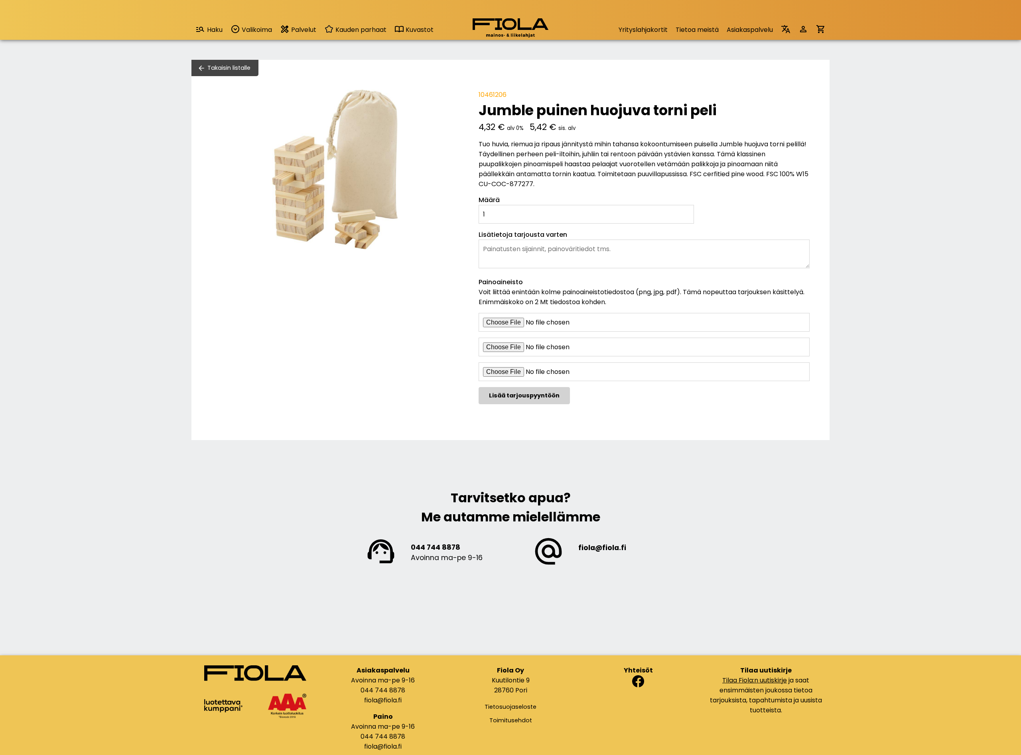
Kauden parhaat (360, 29)
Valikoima (256, 29)
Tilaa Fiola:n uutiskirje (754, 680)
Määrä (489, 199)
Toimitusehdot (510, 720)
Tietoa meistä (697, 29)
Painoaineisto (501, 282)
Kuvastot (419, 29)
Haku (215, 29)
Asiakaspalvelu (750, 29)
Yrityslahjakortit (643, 29)
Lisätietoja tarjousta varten (523, 234)
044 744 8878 (435, 547)
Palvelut (303, 29)
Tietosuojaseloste (510, 707)
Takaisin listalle (228, 68)
